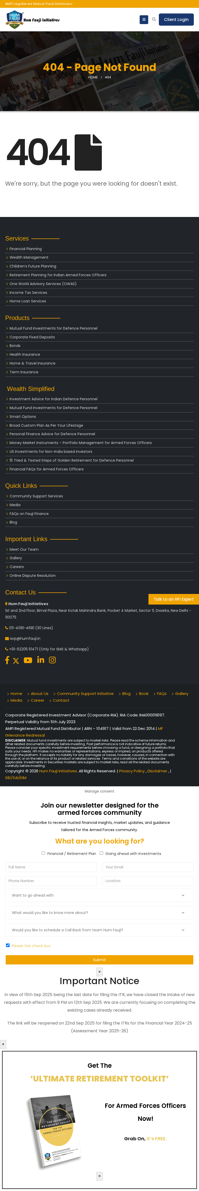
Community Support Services (36, 496)
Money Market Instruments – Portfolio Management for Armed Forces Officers (81, 442)
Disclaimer (157, 771)
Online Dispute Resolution (33, 575)
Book (143, 693)
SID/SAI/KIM (15, 777)
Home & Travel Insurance (32, 363)
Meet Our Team (24, 549)
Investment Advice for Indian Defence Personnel (53, 399)
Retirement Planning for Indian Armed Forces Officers (58, 275)
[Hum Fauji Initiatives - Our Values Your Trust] (32, 19)
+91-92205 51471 (23, 649)
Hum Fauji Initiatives (58, 771)
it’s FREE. (157, 1138)
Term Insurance (24, 372)
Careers (17, 566)
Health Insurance (25, 354)
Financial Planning (26, 248)
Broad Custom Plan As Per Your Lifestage (46, 425)
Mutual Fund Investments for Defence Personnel (53, 328)
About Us (39, 693)
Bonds (15, 345)
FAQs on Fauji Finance (29, 513)
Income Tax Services (28, 292)
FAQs (162, 693)
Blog (13, 522)
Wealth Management (29, 257)
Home (16, 693)
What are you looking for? (99, 841)
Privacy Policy (132, 771)
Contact (61, 700)
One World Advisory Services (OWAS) (43, 283)
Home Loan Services (28, 301)
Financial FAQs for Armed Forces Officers (47, 469)
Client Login (176, 20)
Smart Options (23, 416)
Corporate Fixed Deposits (32, 337)
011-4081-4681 (21, 627)
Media (15, 504)
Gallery (16, 558)
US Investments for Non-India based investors (51, 451)
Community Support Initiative (85, 693)
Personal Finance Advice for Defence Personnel (52, 434)
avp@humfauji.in (25, 638)
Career (37, 700)
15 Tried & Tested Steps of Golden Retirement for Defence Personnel (72, 460)
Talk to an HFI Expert (174, 599)
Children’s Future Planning (33, 266)
